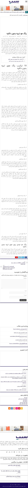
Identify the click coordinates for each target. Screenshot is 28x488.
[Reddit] (14, 408)
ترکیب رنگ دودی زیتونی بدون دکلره (20, 332)
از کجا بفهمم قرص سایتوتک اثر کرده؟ (20, 329)
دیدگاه (25, 278)
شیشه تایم (25, 400)
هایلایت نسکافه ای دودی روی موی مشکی (18, 263)
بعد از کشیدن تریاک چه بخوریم (21, 340)
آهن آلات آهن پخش (23, 403)
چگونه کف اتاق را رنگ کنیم (14, 465)
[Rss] (22, 408)
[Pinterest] (19, 408)
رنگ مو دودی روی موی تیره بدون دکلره (16, 61)
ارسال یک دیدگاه (11, 36)
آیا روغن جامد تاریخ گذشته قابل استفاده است (18, 336)
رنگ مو (20, 15)
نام (26, 290)
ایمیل (25, 295)
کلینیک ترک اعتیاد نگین (22, 399)
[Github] (12, 408)
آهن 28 (25, 397)
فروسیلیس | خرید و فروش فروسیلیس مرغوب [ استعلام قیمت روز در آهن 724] (9, 267)
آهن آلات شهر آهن (23, 402)
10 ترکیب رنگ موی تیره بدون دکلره (15, 59)
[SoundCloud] (9, 408)
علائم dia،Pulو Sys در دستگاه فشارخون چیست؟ (18, 343)
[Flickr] (17, 408)
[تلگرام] (7, 408)
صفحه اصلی (25, 15)
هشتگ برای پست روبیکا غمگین (13, 476)
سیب (12, 49)
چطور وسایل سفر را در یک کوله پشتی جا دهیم (10, 471)
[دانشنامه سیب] (14, 2)
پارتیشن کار (25, 401)
